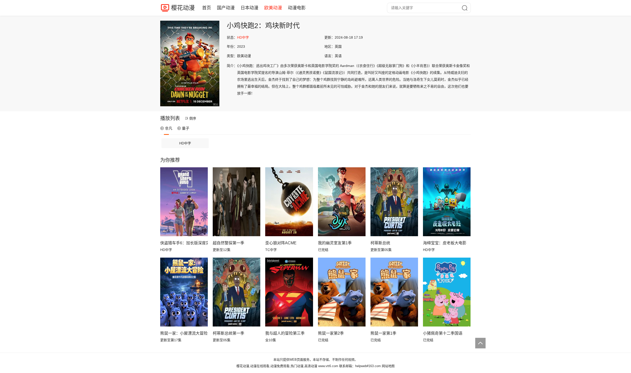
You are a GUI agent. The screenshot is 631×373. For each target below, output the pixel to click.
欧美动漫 (273, 7)
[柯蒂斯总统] (394, 201)
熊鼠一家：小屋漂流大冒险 (184, 333)
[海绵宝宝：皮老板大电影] (447, 201)
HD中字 (185, 143)
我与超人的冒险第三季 (285, 333)
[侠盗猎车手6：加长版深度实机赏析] (184, 201)
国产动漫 (226, 7)
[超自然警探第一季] (236, 201)
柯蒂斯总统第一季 (228, 333)
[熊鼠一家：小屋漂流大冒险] (184, 292)
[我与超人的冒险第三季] (289, 292)
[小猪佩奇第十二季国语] (447, 292)
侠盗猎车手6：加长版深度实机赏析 (184, 243)
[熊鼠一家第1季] (394, 292)
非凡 (168, 128)
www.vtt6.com (328, 366)
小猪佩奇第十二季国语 (442, 333)
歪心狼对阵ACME (281, 243)
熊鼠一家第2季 (331, 333)
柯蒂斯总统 (380, 243)
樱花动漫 (183, 7)
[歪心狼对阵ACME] (289, 201)
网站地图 (388, 366)
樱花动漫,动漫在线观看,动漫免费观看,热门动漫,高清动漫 (276, 366)
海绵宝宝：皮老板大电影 (444, 243)
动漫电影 (297, 7)
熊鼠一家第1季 (383, 333)
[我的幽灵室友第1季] (342, 201)
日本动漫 (249, 7)
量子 (185, 128)
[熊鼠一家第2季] (342, 292)
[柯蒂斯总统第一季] (236, 292)
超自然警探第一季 (228, 243)
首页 (206, 7)
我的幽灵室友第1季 (335, 243)
